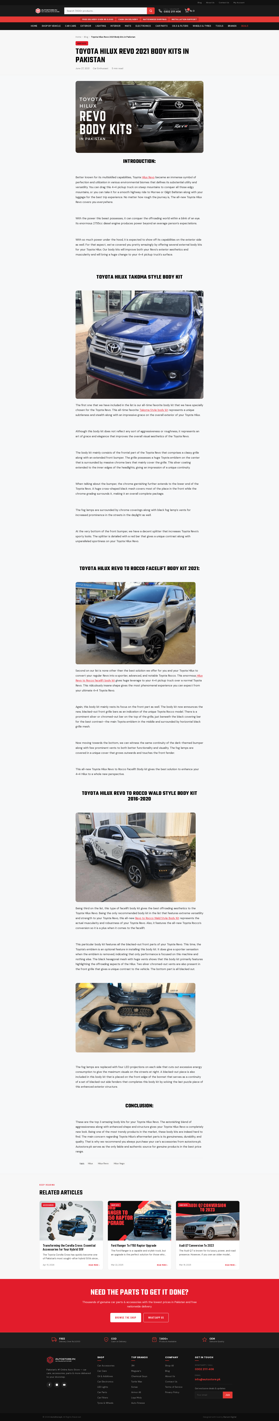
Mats (128, 26)
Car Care (70, 26)
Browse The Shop (125, 1317)
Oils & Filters (180, 26)
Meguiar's (136, 1371)
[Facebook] (49, 1385)
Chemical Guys (139, 1376)
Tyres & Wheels (105, 1403)
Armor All (136, 1392)
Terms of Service (173, 1387)
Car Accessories (105, 1365)
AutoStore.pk (56, 1417)
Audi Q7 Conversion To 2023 (196, 1245)
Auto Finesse (138, 1403)
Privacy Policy (172, 1392)
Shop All (169, 1365)
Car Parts (161, 26)
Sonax (134, 1387)
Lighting (101, 26)
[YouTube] (64, 1385)
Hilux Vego (119, 1163)
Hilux (90, 1163)
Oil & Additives (105, 1376)
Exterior (86, 26)
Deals (244, 26)
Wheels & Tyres (202, 26)
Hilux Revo (103, 1163)
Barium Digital (229, 1417)
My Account (238, 2)
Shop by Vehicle (51, 26)
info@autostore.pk (207, 1379)
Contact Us (224, 2)
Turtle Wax (136, 1381)
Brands (232, 26)
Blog (200, 2)
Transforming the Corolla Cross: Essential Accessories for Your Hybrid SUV (69, 1247)
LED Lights (102, 1387)
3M (132, 1365)
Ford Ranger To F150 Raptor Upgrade (133, 1245)
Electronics (143, 26)
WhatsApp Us (156, 1317)
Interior (115, 26)
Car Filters (102, 1397)
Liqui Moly (136, 1397)
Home (34, 26)
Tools (219, 26)
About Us (210, 2)
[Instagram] (57, 1385)
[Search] (151, 10)
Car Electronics (105, 1381)
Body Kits (82, 43)
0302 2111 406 (204, 1369)
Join (227, 1395)
